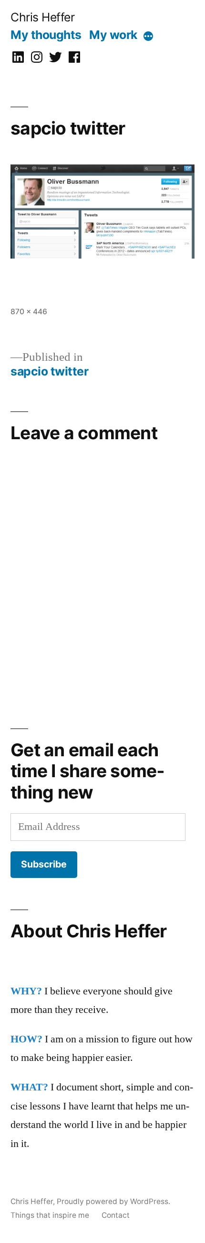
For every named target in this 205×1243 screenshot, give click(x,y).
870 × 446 (28, 311)
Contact (116, 1215)
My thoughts (46, 35)
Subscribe (44, 864)
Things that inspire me (49, 1215)
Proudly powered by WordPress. (113, 1201)
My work (113, 35)
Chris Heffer (42, 17)
